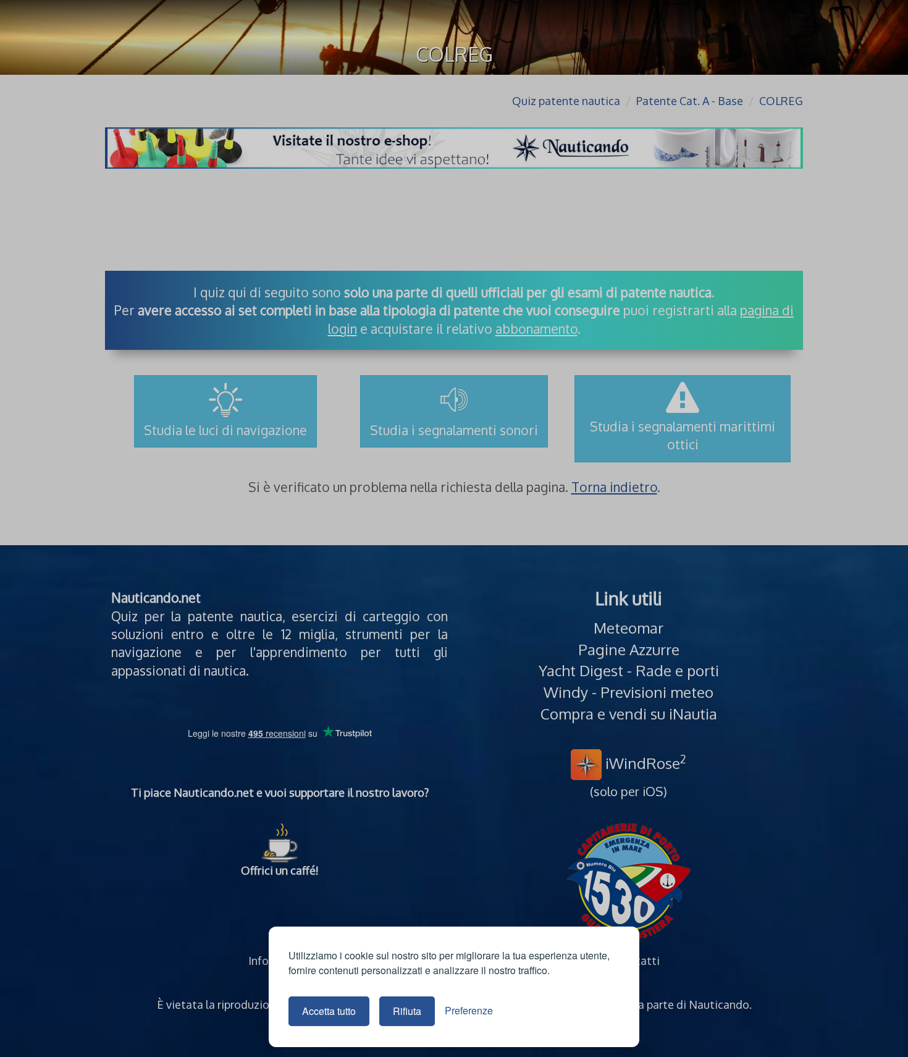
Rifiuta (407, 1011)
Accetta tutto (329, 1011)
